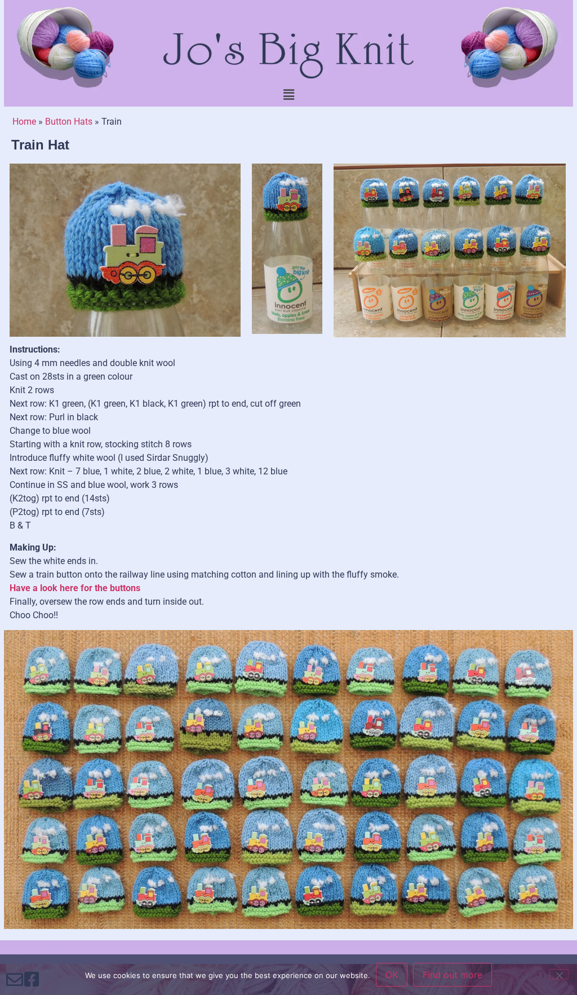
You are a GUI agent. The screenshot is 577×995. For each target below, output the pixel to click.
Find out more (452, 974)
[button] (288, 94)
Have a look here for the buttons (75, 588)
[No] (559, 974)
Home (24, 121)
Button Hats (68, 121)
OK (391, 974)
